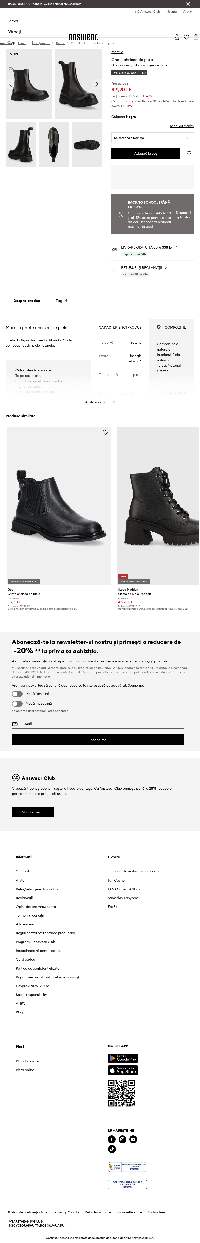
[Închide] (188, 4)
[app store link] (123, 1069)
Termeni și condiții (30, 915)
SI (46, 1225)
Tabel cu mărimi (182, 126)
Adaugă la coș (145, 153)
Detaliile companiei (98, 1212)
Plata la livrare (27, 1061)
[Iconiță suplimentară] (127, 1167)
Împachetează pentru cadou (38, 950)
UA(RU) (60, 1225)
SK (49, 1225)
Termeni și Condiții (66, 1212)
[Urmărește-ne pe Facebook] (112, 1139)
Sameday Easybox (123, 898)
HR (28, 1225)
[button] (152, 137)
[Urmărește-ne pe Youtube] (133, 1139)
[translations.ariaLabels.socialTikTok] (112, 1149)
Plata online (25, 1070)
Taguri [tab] (61, 300)
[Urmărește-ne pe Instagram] (122, 1139)
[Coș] (196, 37)
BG (11, 1225)
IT (35, 1225)
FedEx (112, 906)
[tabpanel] (100, 357)
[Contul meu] (177, 37)
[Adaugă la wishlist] (189, 153)
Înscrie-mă (98, 740)
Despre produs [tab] (26, 300)
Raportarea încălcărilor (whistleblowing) (47, 977)
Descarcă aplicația (183, 215)
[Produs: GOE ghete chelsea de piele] (59, 506)
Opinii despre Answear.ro (36, 906)
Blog (19, 1012)
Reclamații (24, 898)
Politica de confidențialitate (37, 968)
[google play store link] (123, 1058)
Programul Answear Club (35, 942)
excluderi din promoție (34, 676)
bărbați (14, 31)
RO (42, 1225)
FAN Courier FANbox (124, 889)
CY (15, 1225)
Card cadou (25, 959)
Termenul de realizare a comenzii (133, 871)
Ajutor (21, 880)
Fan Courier (117, 880)
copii (12, 42)
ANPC (21, 1003)
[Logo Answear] (83, 37)
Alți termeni (25, 924)
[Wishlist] (186, 37)
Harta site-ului (158, 1212)
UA (53, 1225)
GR (23, 1225)
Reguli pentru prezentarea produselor (45, 933)
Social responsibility (31, 994)
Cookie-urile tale (130, 1212)
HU (32, 1225)
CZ (19, 1225)
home (12, 53)
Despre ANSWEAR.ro (32, 986)
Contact (22, 871)
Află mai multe (33, 812)
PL (38, 1225)
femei (12, 21)
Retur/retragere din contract (38, 889)
